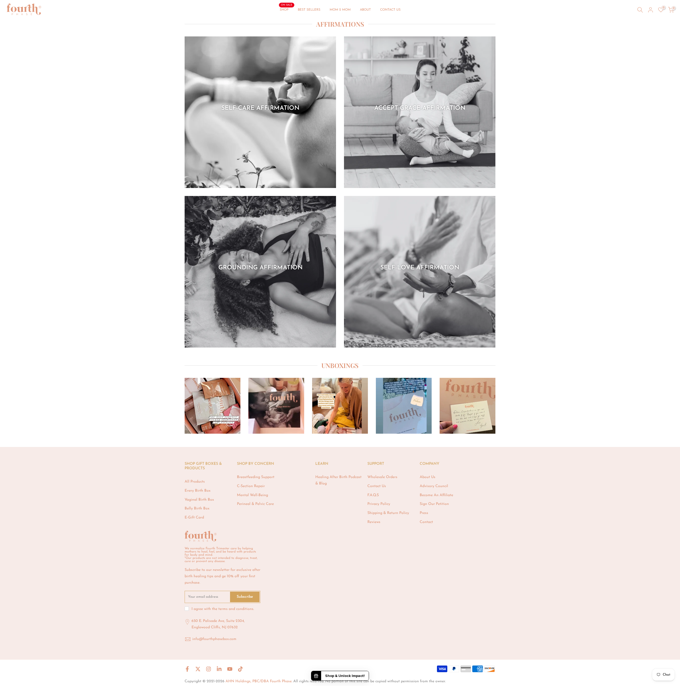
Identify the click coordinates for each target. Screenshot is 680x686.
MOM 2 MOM (340, 9)
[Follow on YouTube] (229, 669)
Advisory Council (434, 486)
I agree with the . (223, 609)
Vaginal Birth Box (199, 500)
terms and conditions (235, 609)
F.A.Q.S (373, 495)
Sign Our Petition (434, 504)
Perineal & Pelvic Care (255, 504)
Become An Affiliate (436, 495)
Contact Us (376, 486)
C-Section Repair (251, 486)
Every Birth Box (198, 491)
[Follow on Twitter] (198, 669)
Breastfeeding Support (255, 477)
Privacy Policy (378, 504)
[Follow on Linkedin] (219, 669)
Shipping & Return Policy (388, 513)
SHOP (286, 9)
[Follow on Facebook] (187, 669)
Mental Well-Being (252, 495)
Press (424, 513)
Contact (426, 522)
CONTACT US (390, 9)
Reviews (373, 522)
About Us (427, 477)
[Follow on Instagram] (208, 669)
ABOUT (365, 9)
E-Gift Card (194, 518)
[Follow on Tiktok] (240, 669)
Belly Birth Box (197, 509)
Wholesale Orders (382, 477)
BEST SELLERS (309, 9)
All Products (195, 482)
